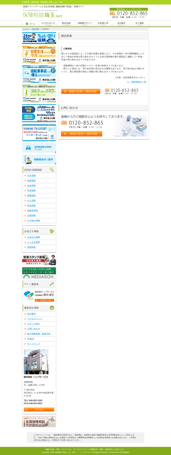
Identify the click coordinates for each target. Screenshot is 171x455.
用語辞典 (35, 29)
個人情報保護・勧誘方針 (39, 334)
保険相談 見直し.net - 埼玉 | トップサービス (73, 452)
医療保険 (31, 195)
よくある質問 (33, 242)
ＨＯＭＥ (26, 29)
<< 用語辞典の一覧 (136, 82)
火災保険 (31, 175)
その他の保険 (33, 220)
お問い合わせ (33, 329)
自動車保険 (32, 210)
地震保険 (31, 180)
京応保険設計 (124, 452)
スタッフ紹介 (33, 324)
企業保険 (31, 215)
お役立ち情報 (33, 237)
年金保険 (31, 205)
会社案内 (31, 314)
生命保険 (31, 185)
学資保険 (31, 190)
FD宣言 (30, 339)
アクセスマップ (34, 319)
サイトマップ (33, 344)
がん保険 (31, 200)
